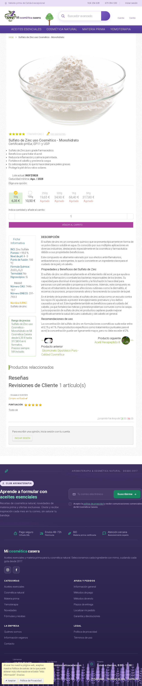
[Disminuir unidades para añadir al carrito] (12, 216)
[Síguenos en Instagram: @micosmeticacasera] (7, 569)
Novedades (10, 610)
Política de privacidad (85, 631)
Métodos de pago (83, 592)
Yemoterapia (11, 604)
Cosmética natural (14, 592)
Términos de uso (83, 637)
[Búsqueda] (105, 16)
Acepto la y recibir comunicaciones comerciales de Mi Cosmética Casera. (107, 505)
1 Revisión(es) (34, 134)
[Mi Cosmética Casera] (23, 15)
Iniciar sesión (131, 3)
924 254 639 (94, 3)
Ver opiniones (57, 134)
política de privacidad (93, 503)
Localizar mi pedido (84, 610)
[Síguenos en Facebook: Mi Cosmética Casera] (16, 569)
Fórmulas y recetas (14, 616)
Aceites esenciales (14, 586)
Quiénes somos (13, 631)
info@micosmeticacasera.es (64, 665)
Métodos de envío (83, 598)
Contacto (9, 643)
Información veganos (16, 637)
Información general (85, 586)
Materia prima (11, 598)
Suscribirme (124, 494)
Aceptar (11, 680)
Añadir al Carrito (72, 224)
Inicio (11, 37)
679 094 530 (111, 3)
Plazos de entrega (83, 604)
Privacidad (97, 679)
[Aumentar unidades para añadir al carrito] (130, 216)
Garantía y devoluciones (87, 616)
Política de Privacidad (31, 680)
